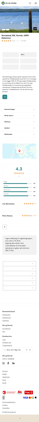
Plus (3, 332)
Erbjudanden (6, 315)
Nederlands (6, 377)
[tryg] (29, 394)
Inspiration (5, 321)
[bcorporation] (4, 399)
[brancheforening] (9, 394)
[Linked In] (14, 363)
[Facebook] (9, 363)
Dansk (4, 383)
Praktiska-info (6, 343)
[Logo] (8, 3)
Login (4, 340)
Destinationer (6, 318)
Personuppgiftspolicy (9, 402)
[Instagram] (4, 363)
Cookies (5, 405)
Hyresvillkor (6, 408)
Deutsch (5, 371)
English (4, 374)
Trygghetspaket (7, 345)
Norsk (4, 380)
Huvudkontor (6, 329)
